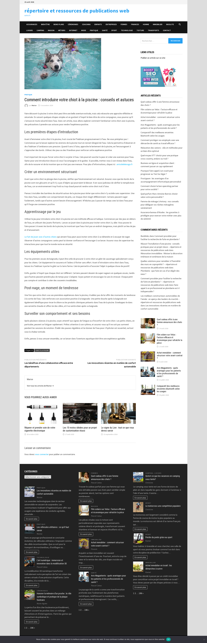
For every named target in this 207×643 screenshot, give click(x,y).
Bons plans (59, 24)
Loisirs (29, 30)
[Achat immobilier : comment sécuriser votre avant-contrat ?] (148, 353)
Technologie (127, 30)
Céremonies (73, 24)
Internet (73, 30)
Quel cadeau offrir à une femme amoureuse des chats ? (169, 322)
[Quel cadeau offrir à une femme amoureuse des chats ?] (148, 319)
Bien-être (45, 24)
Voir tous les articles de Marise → (40, 386)
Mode (83, 30)
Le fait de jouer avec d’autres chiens (40, 236)
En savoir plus (31, 519)
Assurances (31, 24)
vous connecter (42, 454)
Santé (104, 30)
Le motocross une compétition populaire (163, 506)
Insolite (170, 24)
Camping (40, 30)
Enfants (98, 24)
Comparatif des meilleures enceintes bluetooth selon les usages (168, 389)
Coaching (86, 24)
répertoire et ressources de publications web (76, 10)
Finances (135, 24)
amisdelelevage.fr (125, 164)
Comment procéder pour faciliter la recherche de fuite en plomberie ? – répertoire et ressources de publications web (161, 281)
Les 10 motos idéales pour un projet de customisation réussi (80, 429)
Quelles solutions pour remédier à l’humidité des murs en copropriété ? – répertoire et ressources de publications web (160, 264)
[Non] (204, 639)
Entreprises (111, 24)
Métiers (61, 30)
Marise (34, 105)
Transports (153, 30)
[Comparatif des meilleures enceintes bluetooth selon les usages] (148, 386)
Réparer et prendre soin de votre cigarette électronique (39, 429)
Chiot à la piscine (42, 350)
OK (168, 639)
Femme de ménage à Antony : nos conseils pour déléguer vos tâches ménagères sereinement (160, 204)
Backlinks (145, 236)
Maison (51, 30)
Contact (167, 30)
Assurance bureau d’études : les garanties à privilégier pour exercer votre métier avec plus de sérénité (161, 215)
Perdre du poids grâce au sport (158, 537)
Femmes (124, 24)
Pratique (94, 30)
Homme (146, 24)
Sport (114, 30)
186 (31, 627)
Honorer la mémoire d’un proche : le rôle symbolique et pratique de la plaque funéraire (54, 596)
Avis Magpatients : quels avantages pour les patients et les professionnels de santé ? (169, 372)
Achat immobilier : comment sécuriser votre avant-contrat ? (169, 355)
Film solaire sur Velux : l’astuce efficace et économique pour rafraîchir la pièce (169, 338)
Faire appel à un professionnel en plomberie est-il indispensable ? (160, 288)
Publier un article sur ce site (153, 57)
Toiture (140, 30)
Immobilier (157, 24)
